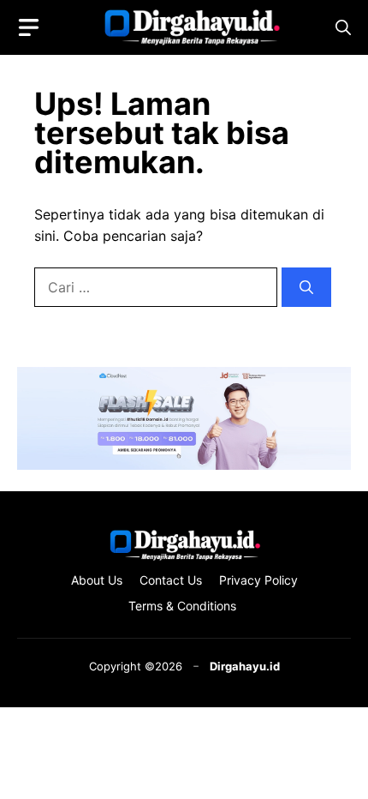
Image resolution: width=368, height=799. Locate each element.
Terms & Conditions (184, 605)
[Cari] (306, 287)
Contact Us (170, 580)
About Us (96, 580)
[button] (343, 28)
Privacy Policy (258, 580)
